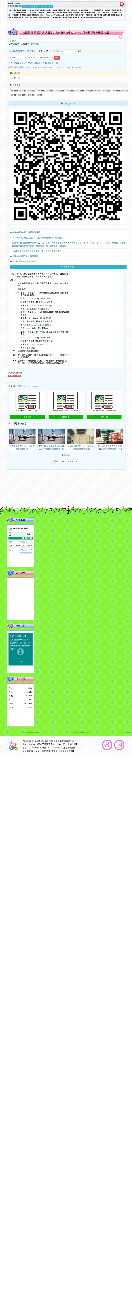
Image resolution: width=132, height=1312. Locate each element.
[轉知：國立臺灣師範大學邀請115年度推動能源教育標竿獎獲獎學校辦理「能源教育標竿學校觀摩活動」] (51, 436)
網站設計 (36, 496)
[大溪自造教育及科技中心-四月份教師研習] (22, 436)
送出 (57, 58)
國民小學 (44, 6)
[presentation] (10, 436)
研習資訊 (31, 51)
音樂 (50, 6)
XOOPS (39, 741)
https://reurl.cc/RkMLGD (41, 325)
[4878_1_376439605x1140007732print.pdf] (27, 400)
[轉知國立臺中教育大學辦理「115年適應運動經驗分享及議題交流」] (109, 436)
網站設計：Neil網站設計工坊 (14, 494)
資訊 (21, 68)
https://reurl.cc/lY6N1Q (41, 344)
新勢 (37, 6)
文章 (21, 90)
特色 (12, 95)
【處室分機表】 (68, 748)
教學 (39, 90)
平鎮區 (18, 4)
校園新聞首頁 (18, 51)
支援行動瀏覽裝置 (88, 490)
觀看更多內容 (69, 267)
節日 (123, 90)
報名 (12, 90)
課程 (29, 90)
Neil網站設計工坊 (49, 496)
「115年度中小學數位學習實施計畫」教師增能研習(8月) (37, 251)
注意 (87, 90)
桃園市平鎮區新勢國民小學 (61, 741)
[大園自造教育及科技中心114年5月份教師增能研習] (80, 436)
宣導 (47, 90)
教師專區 (16, 73)
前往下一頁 (74, 461)
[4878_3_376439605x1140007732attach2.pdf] (104, 400)
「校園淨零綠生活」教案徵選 (25, 256)
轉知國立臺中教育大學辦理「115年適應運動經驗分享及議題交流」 (110, 449)
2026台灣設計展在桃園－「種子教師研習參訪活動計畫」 (37, 238)
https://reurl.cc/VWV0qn (41, 305)
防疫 (38, 95)
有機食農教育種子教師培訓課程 (26, 232)
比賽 (19, 95)
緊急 (96, 90)
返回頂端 (119, 745)
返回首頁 (107, 745)
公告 (57, 90)
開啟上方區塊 (120, 37)
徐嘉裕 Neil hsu (50, 499)
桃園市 (25, 6)
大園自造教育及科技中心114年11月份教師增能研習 (33, 63)
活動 (68, 90)
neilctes (39, 487)
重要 (29, 95)
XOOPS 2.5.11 (44, 493)
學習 (16, 68)
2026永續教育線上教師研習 (24, 261)
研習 (10, 68)
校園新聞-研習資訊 (15, 6)
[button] (63, 455)
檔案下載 (27, 417)
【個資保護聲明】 (66, 751)
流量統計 (20, 679)
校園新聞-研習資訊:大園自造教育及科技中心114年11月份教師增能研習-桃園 (66, 32)
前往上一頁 (58, 461)
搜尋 (79, 51)
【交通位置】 (72, 744)
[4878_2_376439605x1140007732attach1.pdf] (65, 400)
